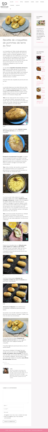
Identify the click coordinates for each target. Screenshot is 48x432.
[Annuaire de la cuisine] (4, 5)
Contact (18, 5)
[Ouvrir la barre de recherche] (10, 9)
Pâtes (21, 1)
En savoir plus (40, 42)
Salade (11, 1)
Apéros (16, 1)
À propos (12, 5)
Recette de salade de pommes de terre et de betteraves (14, 364)
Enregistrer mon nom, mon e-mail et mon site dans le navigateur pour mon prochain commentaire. (15, 416)
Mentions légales (28, 430)
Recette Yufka (6, 363)
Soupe (37, 1)
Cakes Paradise (21, 430)
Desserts (27, 1)
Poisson (42, 1)
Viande (32, 1)
